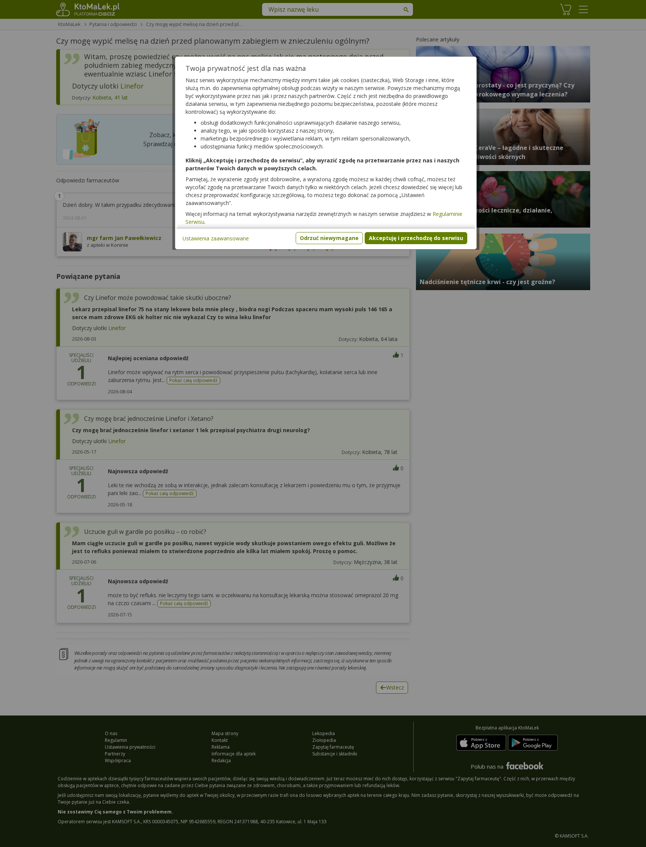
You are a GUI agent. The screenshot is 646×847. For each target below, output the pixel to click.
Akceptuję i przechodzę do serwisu (416, 238)
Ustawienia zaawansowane (216, 238)
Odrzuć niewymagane (329, 238)
